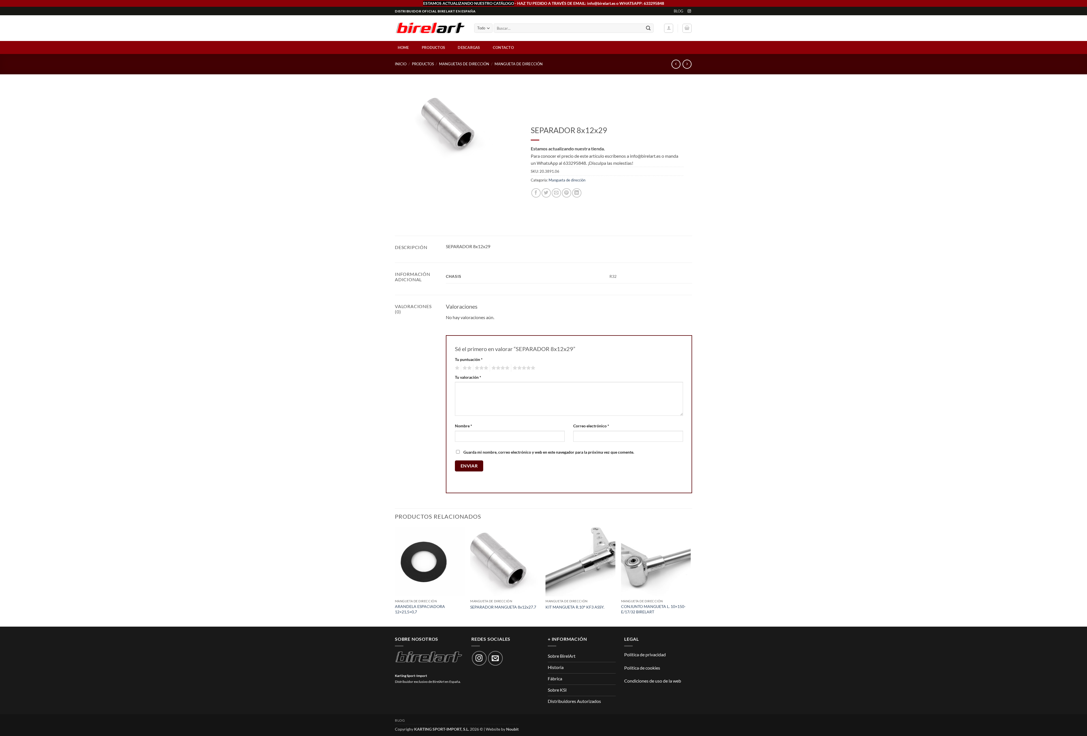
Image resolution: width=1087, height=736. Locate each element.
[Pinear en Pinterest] (566, 193)
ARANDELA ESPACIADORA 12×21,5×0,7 (420, 609)
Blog (679, 11)
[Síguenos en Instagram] (689, 11)
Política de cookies (642, 667)
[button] (668, 28)
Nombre (463, 425)
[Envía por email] (556, 193)
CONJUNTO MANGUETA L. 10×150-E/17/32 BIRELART (653, 609)
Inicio (400, 64)
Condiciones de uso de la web (652, 680)
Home (403, 47)
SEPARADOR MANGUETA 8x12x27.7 (503, 607)
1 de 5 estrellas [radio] (456, 368)
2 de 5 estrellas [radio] (466, 368)
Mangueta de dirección (519, 64)
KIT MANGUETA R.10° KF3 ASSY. (574, 607)
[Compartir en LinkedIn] (576, 193)
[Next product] (675, 64)
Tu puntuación (469, 359)
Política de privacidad (645, 654)
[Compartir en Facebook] (536, 193)
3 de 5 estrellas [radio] (480, 368)
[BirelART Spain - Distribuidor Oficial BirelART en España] (430, 28)
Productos (433, 47)
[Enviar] (648, 28)
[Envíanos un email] (495, 658)
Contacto (503, 47)
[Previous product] (686, 64)
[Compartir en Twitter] (546, 193)
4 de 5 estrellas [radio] (500, 368)
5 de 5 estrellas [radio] (523, 368)
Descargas (469, 47)
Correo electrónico (591, 425)
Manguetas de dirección (464, 64)
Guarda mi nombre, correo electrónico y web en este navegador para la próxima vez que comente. (548, 452)
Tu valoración (468, 377)
